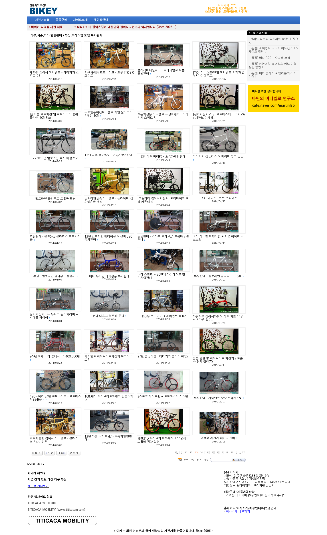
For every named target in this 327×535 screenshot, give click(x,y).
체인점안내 (101, 19)
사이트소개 (80, 19)
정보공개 (285, 482)
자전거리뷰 (42, 19)
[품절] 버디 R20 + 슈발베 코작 (269, 58)
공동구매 (61, 19)
